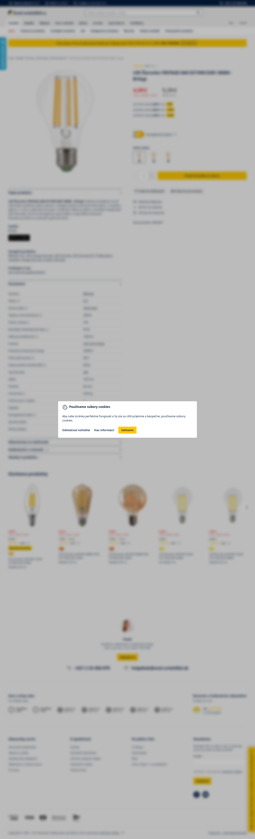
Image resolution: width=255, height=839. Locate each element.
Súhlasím (127, 430)
